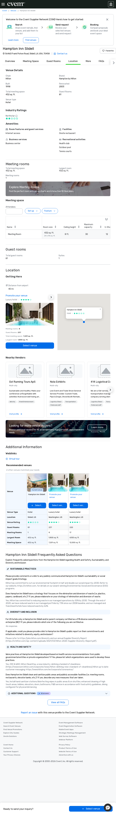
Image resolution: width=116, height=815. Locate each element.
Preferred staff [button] (56, 405)
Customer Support (10, 752)
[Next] (113, 62)
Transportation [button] (70, 402)
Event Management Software (71, 723)
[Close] (107, 19)
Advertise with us (66, 755)
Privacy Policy (64, 745)
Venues (13, 11)
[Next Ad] (51, 297)
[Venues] (111, 4)
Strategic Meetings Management (72, 733)
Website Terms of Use (68, 752)
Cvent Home (8, 745)
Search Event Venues (12, 726)
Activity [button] (12, 402)
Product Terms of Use (68, 748)
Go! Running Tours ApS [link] (22, 381)
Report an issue (29, 712)
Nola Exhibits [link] (57, 381)
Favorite (110, 51)
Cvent (4, 11)
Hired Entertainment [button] (26, 402)
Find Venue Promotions (12, 729)
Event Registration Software (70, 726)
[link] (25, 371)
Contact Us (7, 748)
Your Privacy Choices (11, 755)
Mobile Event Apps (66, 729)
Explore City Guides (11, 733)
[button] (19, 210)
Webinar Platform (66, 740)
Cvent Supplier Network (12, 723)
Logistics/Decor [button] (56, 402)
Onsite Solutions (10, 736)
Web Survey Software (68, 736)
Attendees (11, 207)
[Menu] (3, 4)
